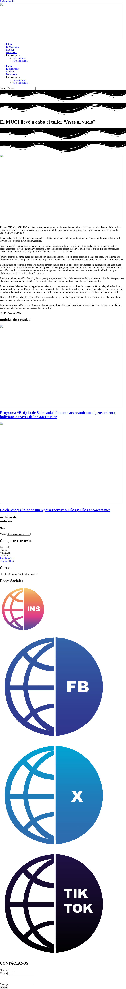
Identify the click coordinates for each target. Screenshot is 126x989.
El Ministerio (12, 47)
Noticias (10, 49)
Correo (3, 973)
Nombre (4, 970)
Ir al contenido (7, 1)
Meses (3, 534)
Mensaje (4, 984)
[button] (63, 547)
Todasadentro (18, 58)
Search (3, 88)
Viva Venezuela (20, 60)
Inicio (9, 44)
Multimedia (11, 52)
